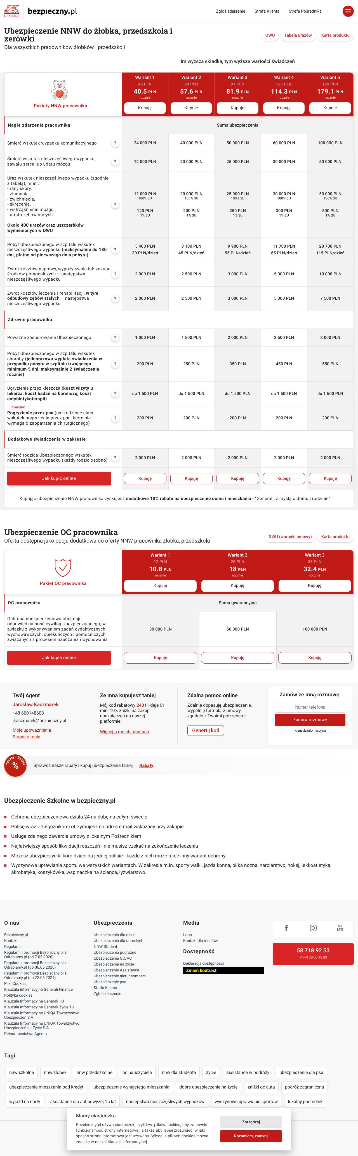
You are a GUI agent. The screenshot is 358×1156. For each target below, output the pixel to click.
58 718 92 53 (313, 950)
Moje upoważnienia (32, 730)
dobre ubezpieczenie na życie (209, 1087)
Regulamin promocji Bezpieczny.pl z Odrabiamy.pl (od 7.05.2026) (35, 954)
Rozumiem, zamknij (251, 1136)
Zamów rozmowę (310, 719)
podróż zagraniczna (304, 1087)
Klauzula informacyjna (310, 731)
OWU (270, 35)
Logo (187, 935)
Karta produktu (335, 35)
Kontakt (11, 941)
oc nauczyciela (137, 1072)
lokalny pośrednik (305, 1101)
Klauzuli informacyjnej (127, 1141)
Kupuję (145, 108)
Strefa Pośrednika (305, 11)
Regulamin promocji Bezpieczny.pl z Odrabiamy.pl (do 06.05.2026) (35, 965)
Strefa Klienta (267, 11)
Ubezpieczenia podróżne (115, 952)
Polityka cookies (18, 995)
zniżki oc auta (261, 1087)
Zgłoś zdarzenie (230, 11)
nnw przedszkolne (94, 1072)
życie (211, 1072)
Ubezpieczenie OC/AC (113, 958)
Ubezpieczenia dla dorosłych (118, 941)
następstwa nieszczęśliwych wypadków (165, 1101)
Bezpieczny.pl (16, 935)
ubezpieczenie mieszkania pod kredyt (46, 1087)
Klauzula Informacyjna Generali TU (34, 1001)
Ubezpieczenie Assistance (116, 970)
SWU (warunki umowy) (290, 536)
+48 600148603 (28, 713)
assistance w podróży (247, 1072)
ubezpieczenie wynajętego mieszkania (131, 1087)
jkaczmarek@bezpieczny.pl (39, 720)
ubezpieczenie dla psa (301, 1072)
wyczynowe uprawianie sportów (246, 1101)
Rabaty (147, 765)
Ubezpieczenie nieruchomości (120, 976)
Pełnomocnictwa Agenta (25, 1034)
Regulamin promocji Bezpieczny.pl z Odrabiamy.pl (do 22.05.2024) (35, 975)
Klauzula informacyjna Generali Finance (38, 989)
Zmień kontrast (201, 970)
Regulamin (13, 947)
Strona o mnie (26, 736)
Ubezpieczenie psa (110, 982)
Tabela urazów (298, 35)
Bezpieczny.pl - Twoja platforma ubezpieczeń (40, 11)
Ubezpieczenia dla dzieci (115, 935)
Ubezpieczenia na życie (114, 964)
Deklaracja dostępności (203, 963)
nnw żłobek (55, 1072)
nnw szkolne (21, 1072)
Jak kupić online (59, 478)
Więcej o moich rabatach (124, 731)
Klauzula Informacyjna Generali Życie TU (39, 1007)
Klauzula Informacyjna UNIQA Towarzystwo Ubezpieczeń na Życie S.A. (41, 1025)
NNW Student (105, 947)
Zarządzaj (251, 1122)
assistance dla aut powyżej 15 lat (83, 1101)
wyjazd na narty (24, 1101)
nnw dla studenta (179, 1072)
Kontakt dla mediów (200, 941)
